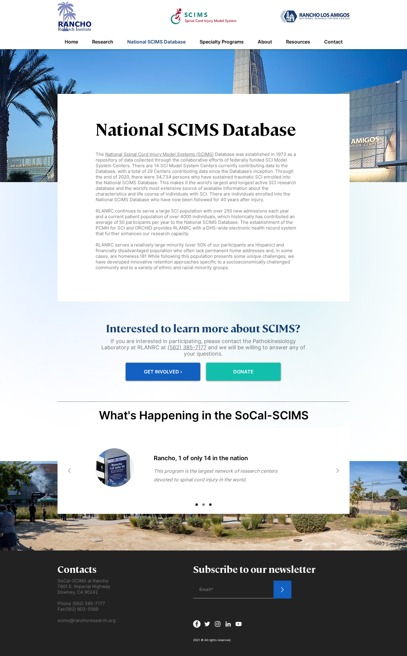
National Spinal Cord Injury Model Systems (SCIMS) (159, 154)
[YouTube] (238, 624)
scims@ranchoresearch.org (87, 620)
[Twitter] (207, 624)
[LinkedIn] (228, 624)
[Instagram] (217, 624)
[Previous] (69, 471)
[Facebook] (197, 624)
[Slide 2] (203, 504)
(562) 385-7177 (186, 347)
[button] (102, 41)
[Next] (337, 471)
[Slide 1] (196, 504)
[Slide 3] (210, 504)
